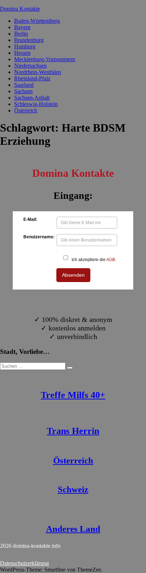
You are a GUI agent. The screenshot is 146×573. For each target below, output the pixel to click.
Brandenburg (29, 40)
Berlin (21, 34)
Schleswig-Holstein (36, 104)
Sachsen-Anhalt (32, 98)
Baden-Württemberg (37, 21)
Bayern (22, 27)
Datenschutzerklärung (24, 563)
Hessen (22, 53)
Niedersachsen (30, 66)
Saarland (24, 85)
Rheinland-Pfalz (32, 78)
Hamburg (24, 46)
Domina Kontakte (20, 9)
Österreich (25, 110)
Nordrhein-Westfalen (37, 72)
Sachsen (23, 91)
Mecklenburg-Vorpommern (44, 59)
